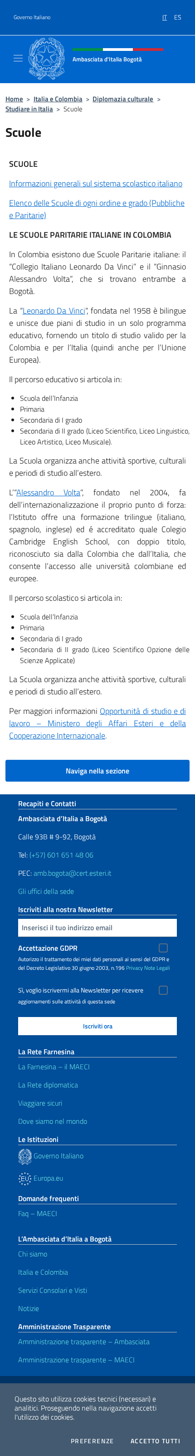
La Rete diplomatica (48, 1084)
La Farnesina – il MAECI (54, 1066)
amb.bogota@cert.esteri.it (73, 873)
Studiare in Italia (29, 109)
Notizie (28, 1308)
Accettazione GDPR (48, 947)
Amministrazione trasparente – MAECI (76, 1359)
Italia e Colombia (58, 99)
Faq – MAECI (37, 1213)
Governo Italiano (32, 17)
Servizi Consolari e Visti (52, 1290)
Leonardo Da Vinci (54, 310)
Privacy (134, 967)
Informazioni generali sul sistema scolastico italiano (95, 183)
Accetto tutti (155, 1441)
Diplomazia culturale (123, 99)
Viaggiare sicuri (40, 1102)
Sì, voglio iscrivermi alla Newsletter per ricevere (80, 990)
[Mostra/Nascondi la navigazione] (18, 58)
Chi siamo (32, 1253)
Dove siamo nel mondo (52, 1121)
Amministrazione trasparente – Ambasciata (84, 1341)
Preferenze (92, 1441)
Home (14, 99)
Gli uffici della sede (46, 891)
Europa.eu (47, 1177)
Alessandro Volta (48, 492)
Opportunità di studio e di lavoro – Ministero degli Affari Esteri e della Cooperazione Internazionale (97, 723)
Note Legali (157, 967)
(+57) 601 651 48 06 (61, 854)
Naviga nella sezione (97, 770)
